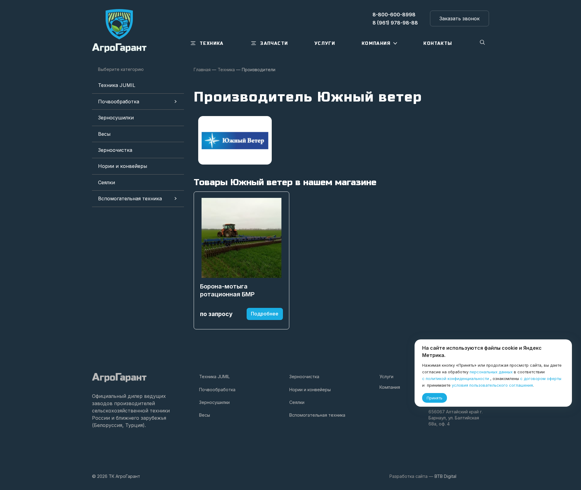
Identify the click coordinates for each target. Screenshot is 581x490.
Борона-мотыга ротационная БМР (227, 290)
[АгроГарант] (119, 30)
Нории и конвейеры (122, 166)
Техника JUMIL (116, 85)
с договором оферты (540, 378)
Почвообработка (118, 101)
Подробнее (264, 314)
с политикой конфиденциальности (455, 378)
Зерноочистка (115, 150)
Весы (104, 134)
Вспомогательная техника (130, 198)
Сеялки (106, 182)
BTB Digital (445, 476)
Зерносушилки (116, 118)
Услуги (386, 376)
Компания (389, 387)
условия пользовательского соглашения (492, 385)
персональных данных (491, 371)
